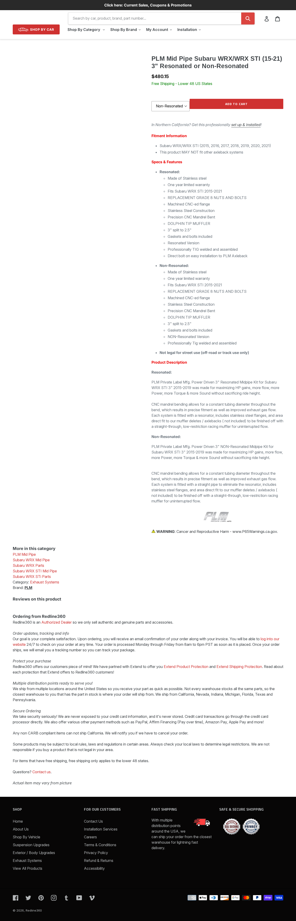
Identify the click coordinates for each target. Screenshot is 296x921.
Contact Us (93, 821)
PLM (28, 587)
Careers (90, 837)
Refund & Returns (98, 860)
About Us (21, 829)
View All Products (27, 868)
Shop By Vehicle (26, 837)
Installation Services (100, 829)
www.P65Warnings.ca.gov (254, 531)
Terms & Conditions (100, 844)
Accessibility (94, 868)
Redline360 (34, 910)
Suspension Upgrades (31, 844)
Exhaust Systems (27, 860)
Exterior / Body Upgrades (34, 852)
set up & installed (246, 124)
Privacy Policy (96, 852)
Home (18, 821)
